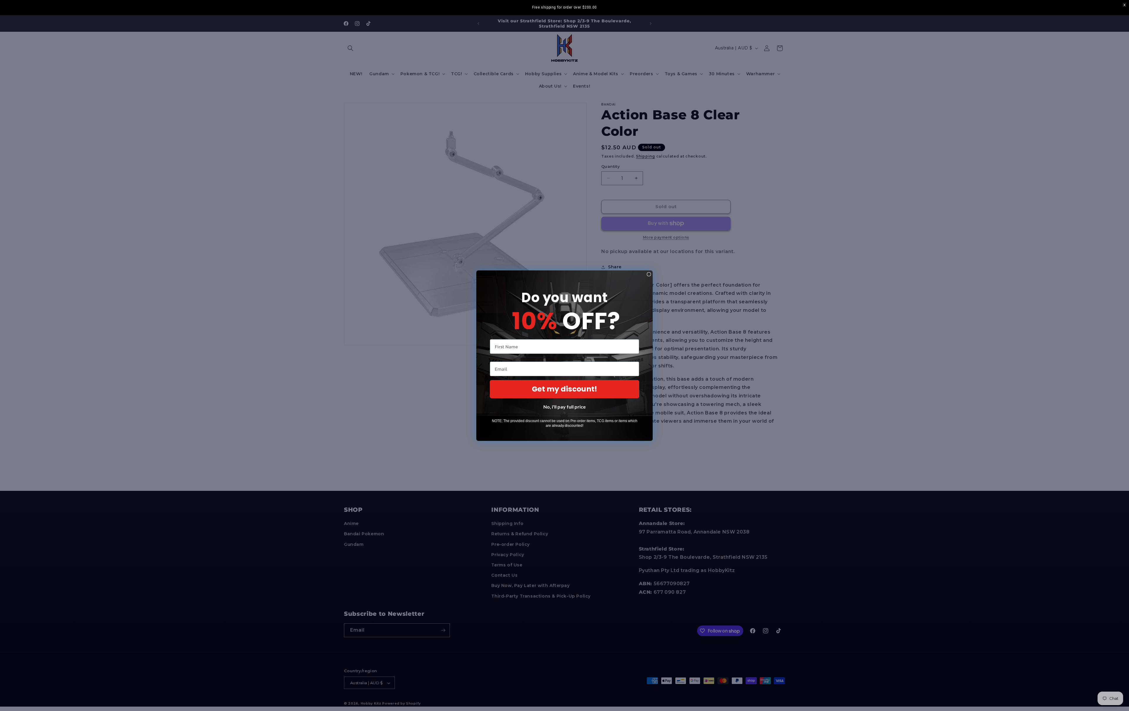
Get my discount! (564, 389)
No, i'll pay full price (564, 406)
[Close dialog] (648, 274)
